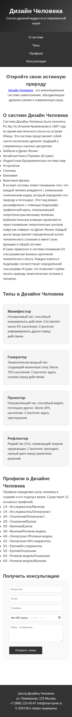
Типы (36, 45)
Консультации (36, 61)
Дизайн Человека (20, 90)
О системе (36, 37)
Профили (36, 53)
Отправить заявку (25, 650)
